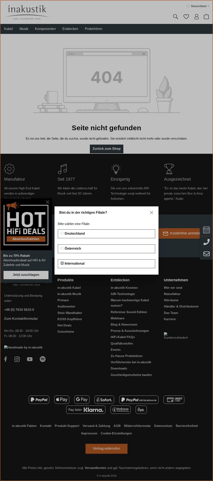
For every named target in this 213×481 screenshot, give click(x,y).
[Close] (151, 212)
